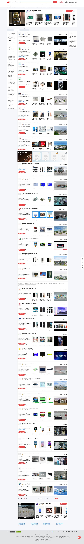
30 (24, 498)
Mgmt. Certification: (21, 145)
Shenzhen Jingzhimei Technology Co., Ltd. (29, 107)
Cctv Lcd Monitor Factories (34, 525)
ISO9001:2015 (11, 71)
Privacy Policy (46, 539)
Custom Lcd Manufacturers (73, 46)
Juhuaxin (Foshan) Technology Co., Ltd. (29, 288)
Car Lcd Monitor (27, 285)
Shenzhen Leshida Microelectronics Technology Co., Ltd (32, 393)
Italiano (36, 537)
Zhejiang (10, 101)
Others (10, 76)
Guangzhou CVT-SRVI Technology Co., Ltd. (29, 253)
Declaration (42, 539)
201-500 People (11, 94)
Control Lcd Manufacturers (59, 523)
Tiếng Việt (62, 537)
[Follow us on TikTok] (68, 531)
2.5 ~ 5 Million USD (11, 84)
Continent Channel (48, 536)
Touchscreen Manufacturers (73, 40)
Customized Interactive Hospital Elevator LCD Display (48, 23)
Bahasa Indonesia (67, 537)
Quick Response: (20, 55)
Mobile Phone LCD (61, 283)
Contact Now (22, 43)
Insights (68, 536)
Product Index (64, 536)
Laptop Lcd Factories (20, 525)
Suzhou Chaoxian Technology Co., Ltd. (28, 363)
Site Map (44, 534)
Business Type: (20, 36)
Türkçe (59, 537)
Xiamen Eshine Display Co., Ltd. (27, 348)
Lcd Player (46, 283)
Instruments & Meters (11, 51)
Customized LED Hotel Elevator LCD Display (66, 23)
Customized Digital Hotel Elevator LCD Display (57, 516)
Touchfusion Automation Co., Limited (28, 468)
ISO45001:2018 (11, 75)
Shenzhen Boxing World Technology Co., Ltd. (30, 208)
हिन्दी (53, 537)
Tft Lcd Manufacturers (72, 42)
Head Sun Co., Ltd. (25, 92)
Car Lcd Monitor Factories (46, 524)
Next (56, 498)
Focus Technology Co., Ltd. (42, 540)
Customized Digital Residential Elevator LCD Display (57, 23)
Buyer (55, 5)
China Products (22, 536)
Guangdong (11, 100)
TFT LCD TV (33, 285)
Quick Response (11, 65)
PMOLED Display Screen (11, 33)
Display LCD (31, 283)
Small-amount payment (12, 68)
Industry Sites (53, 536)
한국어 (48, 537)
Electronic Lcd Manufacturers (34, 523)
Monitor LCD (37, 283)
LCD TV (41, 283)
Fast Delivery (11, 66)
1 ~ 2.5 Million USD (11, 86)
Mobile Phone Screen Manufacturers (74, 38)
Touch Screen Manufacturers (73, 36)
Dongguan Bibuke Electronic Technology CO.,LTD (30, 238)
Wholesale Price (42, 536)
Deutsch (39, 537)
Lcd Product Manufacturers (21, 523)
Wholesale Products (36, 536)
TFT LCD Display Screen (11, 38)
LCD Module (55, 283)
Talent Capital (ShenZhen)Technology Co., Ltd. (30, 193)
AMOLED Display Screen (11, 37)
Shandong (10, 104)
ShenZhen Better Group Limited (27, 47)
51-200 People (11, 91)
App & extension (65, 5)
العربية (45, 537)
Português (24, 537)
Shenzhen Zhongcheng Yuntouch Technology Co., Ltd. (31, 123)
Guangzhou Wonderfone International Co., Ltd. (30, 318)
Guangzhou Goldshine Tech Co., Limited (29, 333)
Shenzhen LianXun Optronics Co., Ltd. (28, 423)
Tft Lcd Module (21, 285)
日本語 (51, 537)
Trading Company (11, 56)
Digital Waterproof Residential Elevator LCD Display (30, 23)
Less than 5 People (11, 93)
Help (59, 5)
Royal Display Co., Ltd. (26, 268)
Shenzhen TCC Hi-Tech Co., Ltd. (28, 178)
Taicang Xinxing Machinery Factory (35, 10)
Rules (76, 5)
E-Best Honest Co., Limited (26, 32)
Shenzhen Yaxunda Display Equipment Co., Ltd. (31, 137)
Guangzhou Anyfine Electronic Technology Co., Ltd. (31, 303)
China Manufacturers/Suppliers (29, 536)
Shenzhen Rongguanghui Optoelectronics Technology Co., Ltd (33, 483)
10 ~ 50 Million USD (11, 83)
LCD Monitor (21, 283)
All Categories (10, 5)
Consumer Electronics (11, 49)
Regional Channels (58, 536)
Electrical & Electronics (11, 42)
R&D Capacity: (20, 54)
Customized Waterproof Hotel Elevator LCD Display (49, 516)
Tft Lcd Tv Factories (58, 524)
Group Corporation (11, 59)
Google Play (18, 531)
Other (9, 60)
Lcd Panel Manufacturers (73, 45)
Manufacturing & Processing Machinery (11, 47)
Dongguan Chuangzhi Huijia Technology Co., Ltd (30, 438)
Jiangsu (10, 102)
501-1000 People (11, 95)
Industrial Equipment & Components (11, 44)
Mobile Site (47, 534)
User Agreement (38, 539)
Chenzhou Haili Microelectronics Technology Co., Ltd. (31, 378)
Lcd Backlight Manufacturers (34, 524)
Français (28, 537)
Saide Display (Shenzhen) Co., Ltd (28, 223)
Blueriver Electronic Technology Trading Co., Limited (31, 78)
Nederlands (42, 537)
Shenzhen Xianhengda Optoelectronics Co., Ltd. (30, 453)
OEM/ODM (10, 64)
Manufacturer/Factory (11, 58)
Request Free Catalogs (21, 56)
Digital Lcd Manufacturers (21, 524)
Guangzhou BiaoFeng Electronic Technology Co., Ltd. (31, 62)
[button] (27, 17)
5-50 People (11, 90)
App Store (13, 531)
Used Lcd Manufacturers (46, 523)
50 (26, 498)
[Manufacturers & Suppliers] (12, 2)
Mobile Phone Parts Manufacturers (74, 35)
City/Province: (20, 40)
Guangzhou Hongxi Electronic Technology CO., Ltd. (31, 163)
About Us (36, 534)
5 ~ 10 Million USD (11, 82)
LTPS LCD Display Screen (11, 34)
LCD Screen (26, 283)
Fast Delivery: (20, 39)
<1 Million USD (11, 81)
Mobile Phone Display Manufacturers (75, 37)
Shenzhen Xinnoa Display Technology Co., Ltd (30, 408)
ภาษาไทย (56, 537)
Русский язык (32, 537)
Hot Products (17, 536)
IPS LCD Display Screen (11, 36)
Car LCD (50, 283)
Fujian (9, 105)
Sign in (76, 2)
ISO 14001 (10, 72)
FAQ (39, 534)
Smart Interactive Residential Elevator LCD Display (39, 23)
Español (21, 537)
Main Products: (20, 37)
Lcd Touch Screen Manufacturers (74, 41)
